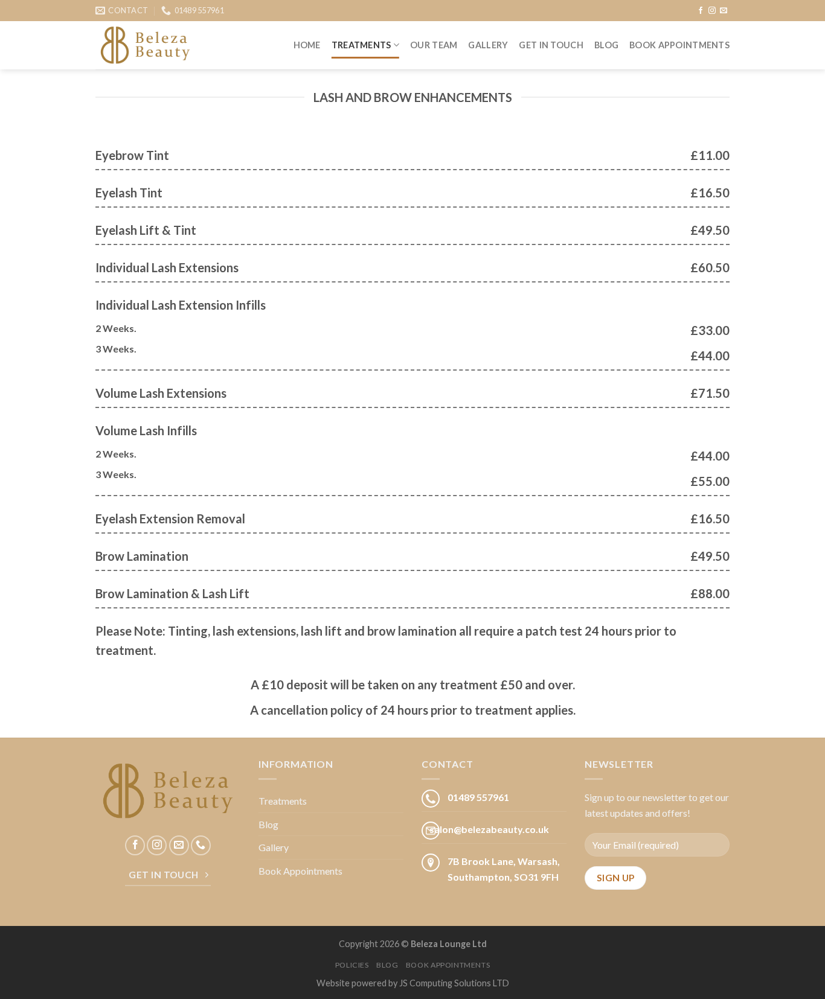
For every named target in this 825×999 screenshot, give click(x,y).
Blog (606, 45)
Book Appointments (679, 45)
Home (307, 45)
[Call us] (201, 845)
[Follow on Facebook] (700, 11)
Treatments (361, 45)
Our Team (433, 45)
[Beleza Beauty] (145, 45)
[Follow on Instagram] (712, 11)
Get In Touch (551, 45)
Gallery (488, 45)
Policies (352, 964)
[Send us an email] (723, 11)
